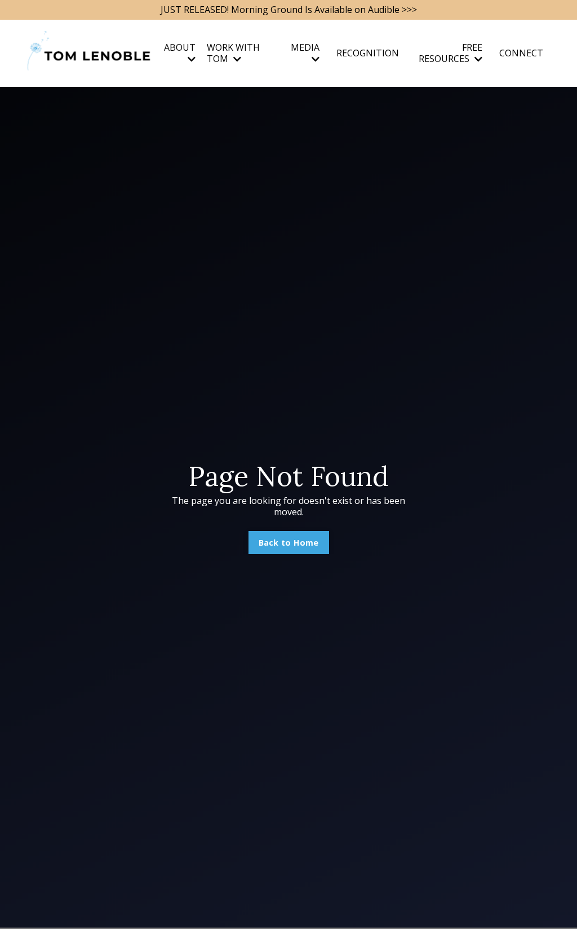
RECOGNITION (367, 53)
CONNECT (521, 53)
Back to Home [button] (289, 542)
